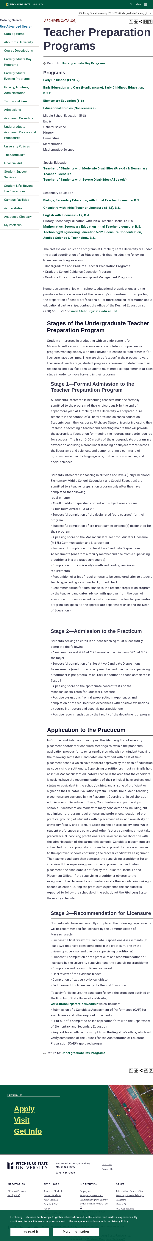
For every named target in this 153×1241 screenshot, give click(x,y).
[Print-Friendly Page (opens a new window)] (145, 22)
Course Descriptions (18, 50)
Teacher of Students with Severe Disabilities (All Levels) (85, 179)
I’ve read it (30, 1231)
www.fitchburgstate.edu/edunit (74, 1004)
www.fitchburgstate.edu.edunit (94, 311)
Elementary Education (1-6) (63, 101)
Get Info (28, 1131)
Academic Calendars (18, 118)
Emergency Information (91, 1195)
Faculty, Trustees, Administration (16, 90)
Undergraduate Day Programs (17, 62)
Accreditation (14, 208)
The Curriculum (15, 155)
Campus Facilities (16, 200)
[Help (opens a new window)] (150, 22)
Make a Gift (121, 1204)
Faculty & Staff (51, 1204)
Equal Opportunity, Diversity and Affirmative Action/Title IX (94, 1203)
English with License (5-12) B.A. (66, 215)
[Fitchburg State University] (24, 4)
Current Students (52, 1195)
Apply (24, 1109)
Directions (107, 1164)
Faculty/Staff (13, 1195)
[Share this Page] (141, 22)
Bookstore (121, 1199)
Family (47, 1208)
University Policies (17, 146)
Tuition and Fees (15, 101)
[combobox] (115, 13)
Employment (86, 1191)
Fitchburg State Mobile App (130, 1195)
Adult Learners (51, 1199)
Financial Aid (13, 163)
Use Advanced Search (16, 26)
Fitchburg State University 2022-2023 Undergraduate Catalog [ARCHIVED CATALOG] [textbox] (116, 13)
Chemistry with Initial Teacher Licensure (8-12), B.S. (82, 208)
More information (76, 1231)
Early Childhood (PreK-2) (61, 80)
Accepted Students (53, 1191)
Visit (21, 1120)
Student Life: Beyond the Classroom (19, 188)
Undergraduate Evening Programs (17, 76)
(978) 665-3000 (65, 1172)
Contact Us (107, 1169)
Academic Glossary (18, 216)
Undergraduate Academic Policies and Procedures (20, 132)
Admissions (12, 109)
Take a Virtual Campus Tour (129, 1191)
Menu (139, 4)
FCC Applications (125, 1208)
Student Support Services (15, 174)
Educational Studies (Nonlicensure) (69, 108)
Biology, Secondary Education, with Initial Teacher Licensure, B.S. (91, 200)
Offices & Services (16, 1191)
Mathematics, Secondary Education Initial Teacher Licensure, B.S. (92, 226)
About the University (18, 42)
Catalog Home (14, 34)
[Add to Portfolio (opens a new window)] (136, 22)
